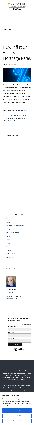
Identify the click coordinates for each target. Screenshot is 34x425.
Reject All (17, 421)
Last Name (11, 338)
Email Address (12, 326)
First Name (11, 332)
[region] (17, 408)
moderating (12, 118)
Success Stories (10, 253)
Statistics (8, 250)
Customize (17, 416)
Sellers (13, 113)
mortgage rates (22, 118)
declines (13, 115)
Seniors (8, 243)
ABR (7, 219)
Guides (8, 229)
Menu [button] (18, 16)
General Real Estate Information (15, 226)
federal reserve (22, 115)
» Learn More (10, 105)
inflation (5, 118)
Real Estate (13, 120)
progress (6, 120)
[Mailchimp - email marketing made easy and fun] (19, 350)
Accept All (17, 410)
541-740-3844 (10, 293)
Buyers (12, 110)
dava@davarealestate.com (14, 296)
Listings (8, 236)
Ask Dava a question (11, 298)
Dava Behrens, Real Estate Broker (17, 7)
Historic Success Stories (13, 233)
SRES (7, 246)
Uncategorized (10, 257)
